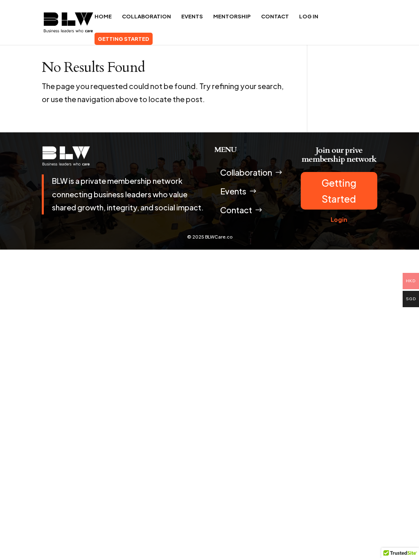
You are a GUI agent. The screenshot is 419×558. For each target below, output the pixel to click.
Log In (308, 16)
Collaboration (146, 16)
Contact (275, 16)
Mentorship (232, 16)
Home (103, 16)
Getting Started (123, 39)
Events (192, 16)
